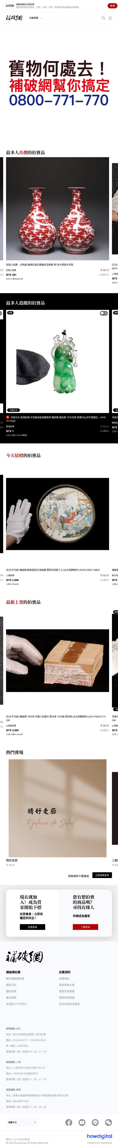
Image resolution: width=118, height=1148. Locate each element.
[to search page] (103, 18)
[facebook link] (68, 1122)
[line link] (95, 1122)
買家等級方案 (67, 985)
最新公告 (11, 985)
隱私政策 (11, 991)
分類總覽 (34, 17)
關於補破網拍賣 (15, 978)
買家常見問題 (67, 991)
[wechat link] (108, 1122)
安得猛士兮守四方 (16, 1004)
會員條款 (11, 997)
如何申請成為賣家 (69, 1004)
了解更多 (85, 927)
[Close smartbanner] (3, 5)
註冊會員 (32, 927)
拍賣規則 (64, 978)
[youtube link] (82, 1122)
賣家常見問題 (67, 997)
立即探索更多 (102, 875)
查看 (112, 5)
